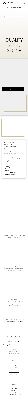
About (14, 385)
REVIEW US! (14, 374)
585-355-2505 (18, 7)
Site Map (14, 392)
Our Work (14, 389)
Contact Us (14, 390)
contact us (15, 321)
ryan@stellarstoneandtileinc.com (16, 345)
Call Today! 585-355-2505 (14, 394)
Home (14, 383)
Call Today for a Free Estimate (13, 89)
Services (14, 387)
